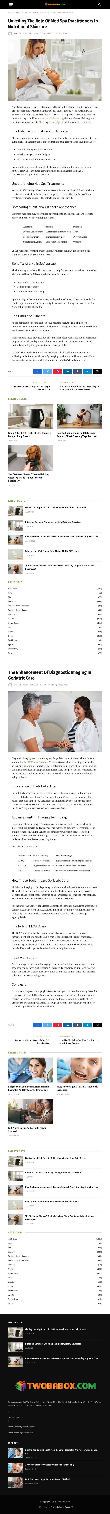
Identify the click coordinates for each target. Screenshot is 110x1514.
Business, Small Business (18, 605)
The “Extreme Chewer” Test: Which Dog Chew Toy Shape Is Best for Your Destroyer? (28, 478)
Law (9, 627)
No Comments (48, 33)
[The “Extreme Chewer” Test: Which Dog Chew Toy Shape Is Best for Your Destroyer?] (30, 458)
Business (11, 601)
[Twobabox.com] (55, 4)
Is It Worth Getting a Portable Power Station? (27, 1130)
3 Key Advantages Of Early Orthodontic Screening (77, 1088)
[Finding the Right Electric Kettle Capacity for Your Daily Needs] (30, 416)
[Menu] (11, 4)
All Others (12, 588)
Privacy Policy (56, 1507)
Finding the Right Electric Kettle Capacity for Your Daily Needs (30, 435)
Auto (10, 593)
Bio (9, 597)
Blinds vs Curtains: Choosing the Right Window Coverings (53, 522)
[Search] (99, 4)
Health (11, 618)
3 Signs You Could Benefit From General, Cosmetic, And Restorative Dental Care (28, 1088)
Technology (13, 648)
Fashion (11, 614)
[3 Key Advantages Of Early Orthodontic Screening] (79, 1070)
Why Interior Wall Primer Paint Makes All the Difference (52, 551)
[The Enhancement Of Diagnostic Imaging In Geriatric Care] (55, 721)
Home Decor (13, 623)
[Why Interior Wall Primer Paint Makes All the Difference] (15, 554)
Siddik (18, 33)
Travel (11, 653)
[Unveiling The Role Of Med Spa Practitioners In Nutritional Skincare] (55, 70)
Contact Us (69, 1507)
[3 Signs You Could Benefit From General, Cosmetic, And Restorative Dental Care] (30, 1070)
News (10, 636)
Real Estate (13, 640)
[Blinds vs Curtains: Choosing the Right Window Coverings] (15, 525)
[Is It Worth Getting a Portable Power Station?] (30, 1111)
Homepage (43, 1507)
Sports (11, 644)
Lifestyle (11, 631)
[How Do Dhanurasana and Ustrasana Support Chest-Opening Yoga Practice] (79, 416)
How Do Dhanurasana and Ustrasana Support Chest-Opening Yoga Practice (77, 435)
